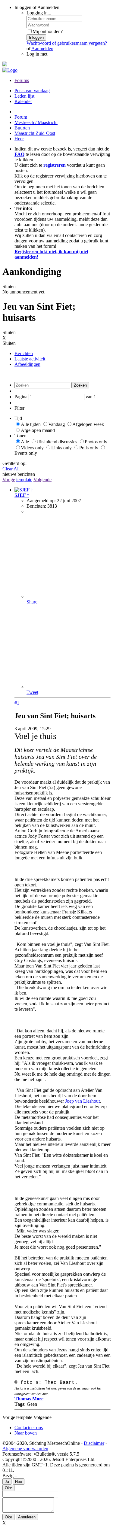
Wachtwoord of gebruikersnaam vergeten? (67, 43)
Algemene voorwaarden (25, 1448)
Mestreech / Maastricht (36, 122)
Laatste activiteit (29, 358)
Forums (21, 80)
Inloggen (36, 37)
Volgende (42, 479)
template (24, 479)
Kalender (23, 101)
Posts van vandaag (32, 90)
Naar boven (25, 1432)
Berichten (23, 353)
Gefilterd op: (14, 463)
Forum (20, 117)
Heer (19, 138)
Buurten (22, 127)
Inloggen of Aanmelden (36, 7)
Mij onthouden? (48, 31)
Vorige (8, 479)
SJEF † (21, 495)
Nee (18, 1481)
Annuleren (27, 1517)
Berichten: (36, 506)
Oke (8, 1488)
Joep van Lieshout (82, 1101)
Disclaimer (94, 1443)
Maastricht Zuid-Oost (34, 133)
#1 (16, 703)
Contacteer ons (28, 1427)
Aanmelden (42, 48)
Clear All (11, 468)
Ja (7, 1481)
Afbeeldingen (27, 364)
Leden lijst (24, 96)
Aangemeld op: (41, 500)
